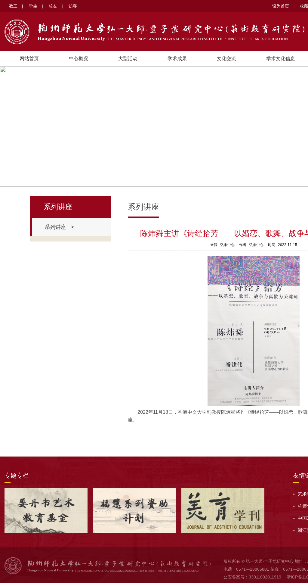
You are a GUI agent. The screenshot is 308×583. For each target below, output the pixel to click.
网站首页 (29, 58)
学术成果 (177, 58)
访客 (73, 6)
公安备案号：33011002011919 (252, 577)
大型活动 (127, 58)
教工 (13, 6)
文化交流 (226, 58)
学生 (33, 6)
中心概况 (78, 58)
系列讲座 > (59, 227)
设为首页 (280, 6)
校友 (53, 6)
